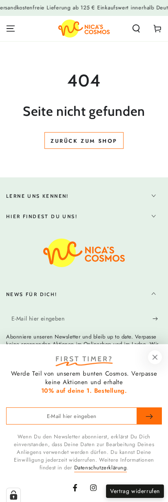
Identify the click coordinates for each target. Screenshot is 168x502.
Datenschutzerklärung (100, 467)
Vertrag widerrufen (135, 491)
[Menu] (10, 28)
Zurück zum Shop (84, 141)
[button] (136, 28)
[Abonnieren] (157, 319)
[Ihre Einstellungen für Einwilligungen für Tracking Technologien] (13, 495)
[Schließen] (155, 357)
